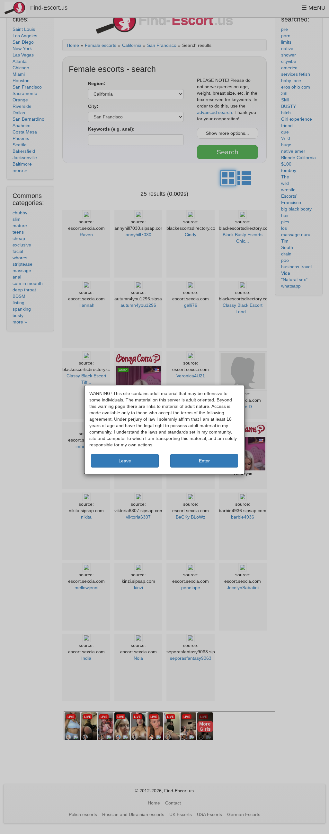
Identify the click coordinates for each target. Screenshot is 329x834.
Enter (204, 460)
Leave (125, 460)
